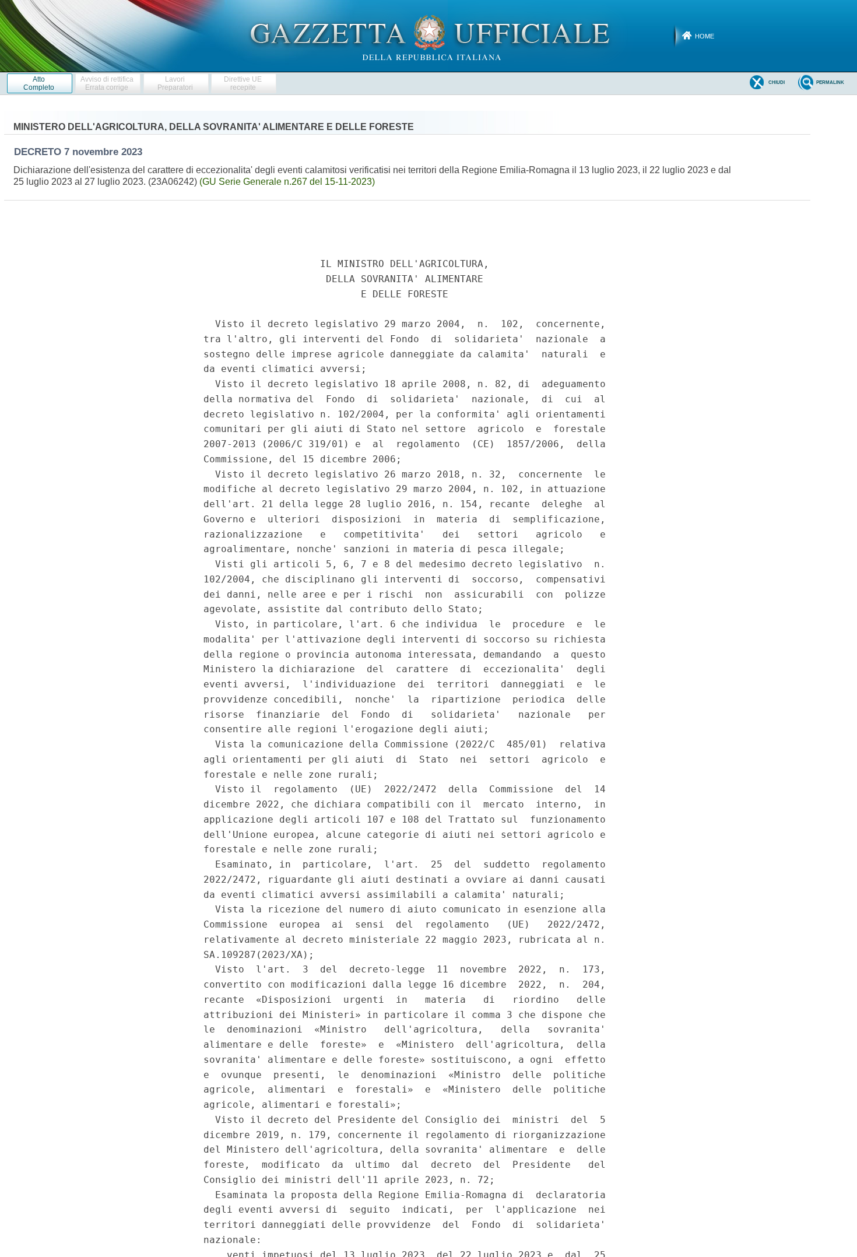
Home (704, 36)
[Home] (429, 35)
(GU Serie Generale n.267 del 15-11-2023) (287, 182)
